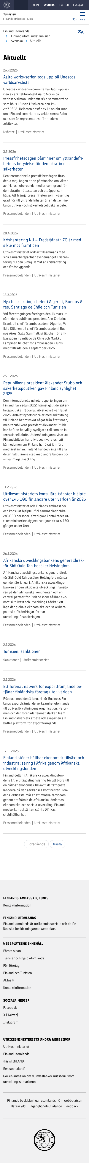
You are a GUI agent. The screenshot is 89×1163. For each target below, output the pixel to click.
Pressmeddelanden (16, 213)
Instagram (10, 1022)
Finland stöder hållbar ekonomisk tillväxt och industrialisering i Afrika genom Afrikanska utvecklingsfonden (43, 763)
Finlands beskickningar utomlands (31, 1100)
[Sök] (74, 14)
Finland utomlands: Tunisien (30, 36)
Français (78, 4)
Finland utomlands (16, 31)
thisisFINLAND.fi (15, 1061)
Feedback (71, 1106)
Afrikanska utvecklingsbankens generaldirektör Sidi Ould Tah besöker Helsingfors (43, 563)
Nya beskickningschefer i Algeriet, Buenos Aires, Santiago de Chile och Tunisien (44, 304)
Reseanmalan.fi (14, 1069)
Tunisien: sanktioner (21, 651)
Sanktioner (11, 660)
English (64, 4)
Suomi (35, 4)
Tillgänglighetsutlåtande (45, 1106)
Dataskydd (18, 1106)
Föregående (36, 844)
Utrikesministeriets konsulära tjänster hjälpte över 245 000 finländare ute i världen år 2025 (44, 496)
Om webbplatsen (70, 1100)
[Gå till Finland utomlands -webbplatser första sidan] (7, 5)
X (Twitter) (10, 1015)
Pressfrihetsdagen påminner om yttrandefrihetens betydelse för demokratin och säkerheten (43, 164)
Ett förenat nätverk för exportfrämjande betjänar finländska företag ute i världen (43, 689)
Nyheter (8, 132)
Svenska (16, 41)
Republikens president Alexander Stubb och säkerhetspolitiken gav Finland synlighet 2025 (42, 388)
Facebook (10, 1007)
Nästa (57, 844)
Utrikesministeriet (31, 132)
